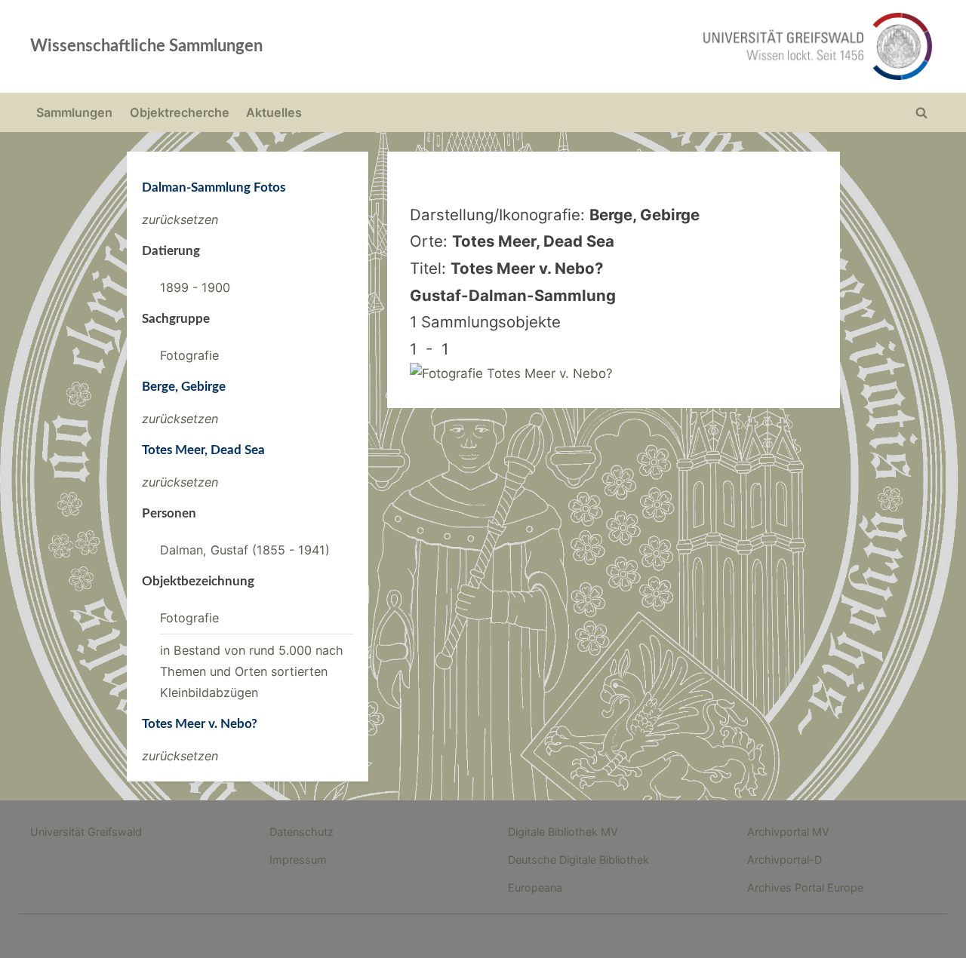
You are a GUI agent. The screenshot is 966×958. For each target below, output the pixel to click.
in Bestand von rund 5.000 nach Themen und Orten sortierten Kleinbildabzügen (251, 672)
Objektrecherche (179, 112)
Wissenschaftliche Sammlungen (146, 46)
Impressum (298, 859)
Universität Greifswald (86, 831)
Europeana (535, 887)
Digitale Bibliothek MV (563, 831)
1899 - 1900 (195, 287)
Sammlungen (74, 112)
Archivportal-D (784, 859)
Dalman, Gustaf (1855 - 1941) (245, 549)
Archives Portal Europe (805, 887)
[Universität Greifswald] (664, 46)
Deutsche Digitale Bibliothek (578, 859)
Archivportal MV (788, 831)
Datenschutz (301, 831)
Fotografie (189, 355)
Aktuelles (274, 112)
